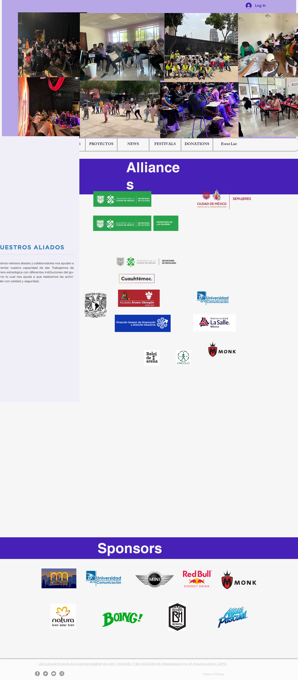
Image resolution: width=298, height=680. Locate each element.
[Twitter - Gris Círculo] (45, 673)
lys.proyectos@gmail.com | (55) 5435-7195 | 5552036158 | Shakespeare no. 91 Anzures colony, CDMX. (151, 664)
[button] (101, 144)
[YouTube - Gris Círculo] (53, 673)
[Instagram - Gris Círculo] (61, 673)
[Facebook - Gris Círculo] (37, 673)
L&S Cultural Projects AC (57, 664)
